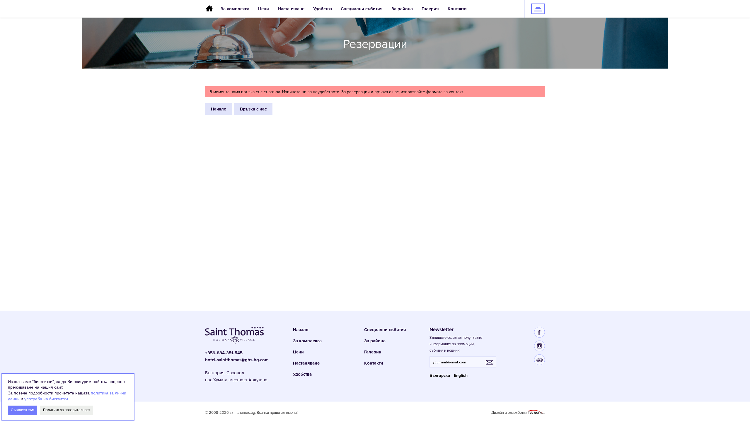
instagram (539, 346)
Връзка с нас (253, 109)
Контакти (457, 9)
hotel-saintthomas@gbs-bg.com (237, 360)
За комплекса (235, 9)
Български (439, 375)
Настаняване (291, 9)
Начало (210, 9)
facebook (539, 332)
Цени (263, 9)
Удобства (322, 9)
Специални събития (362, 9)
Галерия (430, 9)
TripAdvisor (539, 359)
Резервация (535, 3)
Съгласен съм (22, 410)
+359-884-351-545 (224, 353)
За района (402, 9)
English (461, 375)
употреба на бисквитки (46, 398)
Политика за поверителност (66, 410)
